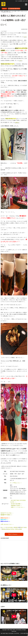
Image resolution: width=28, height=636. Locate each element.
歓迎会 (4, 529)
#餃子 (22, 527)
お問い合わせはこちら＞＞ (7, 524)
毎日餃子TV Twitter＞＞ (6, 514)
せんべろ (3, 527)
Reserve (4, 8)
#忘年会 (12, 529)
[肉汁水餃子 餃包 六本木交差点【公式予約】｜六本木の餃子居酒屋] (3, 3)
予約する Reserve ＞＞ (14, 534)
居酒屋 (15, 527)
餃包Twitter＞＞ (4, 519)
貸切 (21, 529)
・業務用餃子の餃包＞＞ (16, 505)
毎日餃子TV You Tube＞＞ (7, 513)
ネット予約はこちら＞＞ (16, 482)
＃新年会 (16, 529)
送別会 (8, 529)
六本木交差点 (10, 527)
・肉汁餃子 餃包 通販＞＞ (16, 503)
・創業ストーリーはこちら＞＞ (17, 507)
